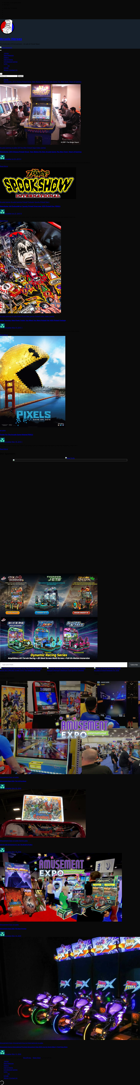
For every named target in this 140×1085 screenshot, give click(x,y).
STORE (6, 68)
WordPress (27, 1058)
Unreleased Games (11, 62)
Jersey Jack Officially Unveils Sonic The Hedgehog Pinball (20, 670)
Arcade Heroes (11, 39)
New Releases (9, 55)
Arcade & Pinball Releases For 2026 (106, 670)
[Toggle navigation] (1, 50)
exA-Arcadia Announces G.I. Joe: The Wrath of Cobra (16, 845)
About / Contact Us (10, 70)
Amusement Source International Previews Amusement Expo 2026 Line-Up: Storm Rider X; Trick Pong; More (33, 1047)
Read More (4, 166)
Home (6, 53)
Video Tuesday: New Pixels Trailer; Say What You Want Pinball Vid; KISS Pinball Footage (33, 320)
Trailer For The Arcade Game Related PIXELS (16, 435)
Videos (6, 57)
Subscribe (134, 665)
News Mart (37, 1058)
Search (21, 76)
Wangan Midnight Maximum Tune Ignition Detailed (65, 670)
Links (6, 64)
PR (9, 66)
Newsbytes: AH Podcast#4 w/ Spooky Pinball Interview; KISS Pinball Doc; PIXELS (30, 206)
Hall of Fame (8, 60)
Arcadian (8, 159)
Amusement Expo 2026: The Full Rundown (13, 781)
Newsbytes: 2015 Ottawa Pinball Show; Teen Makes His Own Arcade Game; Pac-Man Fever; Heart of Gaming (42, 82)
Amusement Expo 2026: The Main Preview (13, 929)
